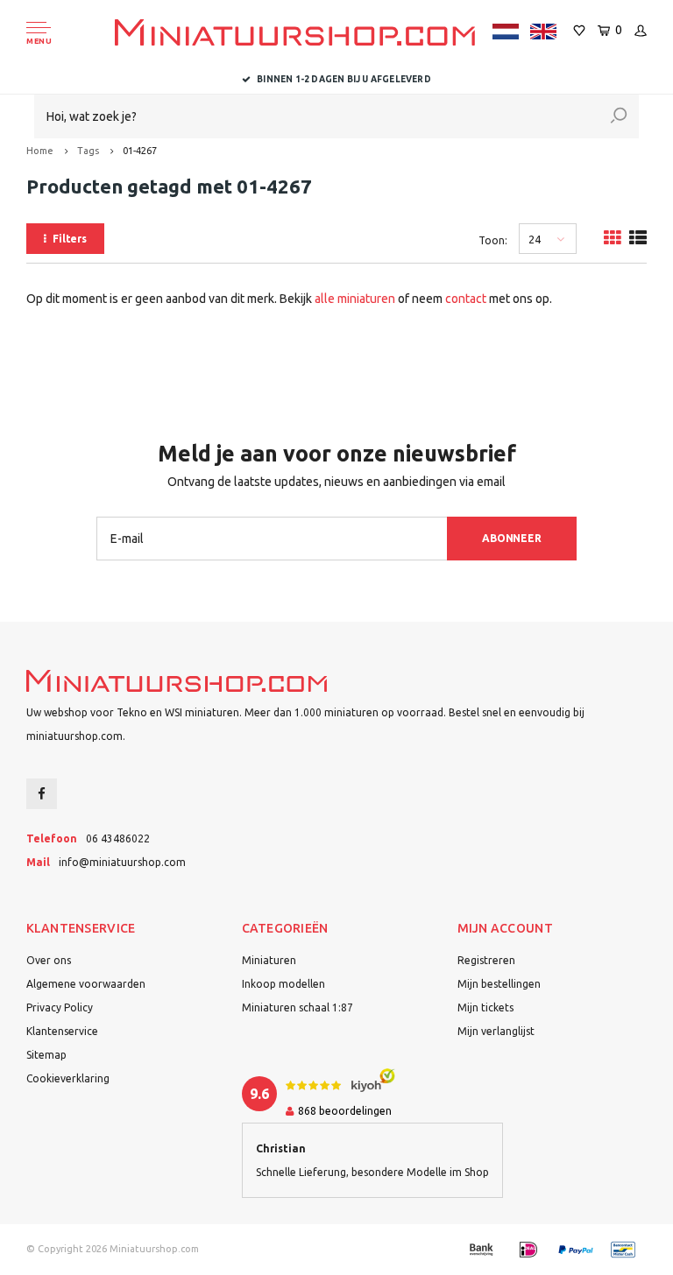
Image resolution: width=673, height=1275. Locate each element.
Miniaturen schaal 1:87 (297, 1007)
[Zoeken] (619, 116)
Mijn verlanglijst (496, 1031)
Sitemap (46, 1054)
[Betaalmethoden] (481, 1249)
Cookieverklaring (68, 1078)
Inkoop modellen (283, 984)
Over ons (48, 960)
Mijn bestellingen (499, 984)
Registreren (486, 960)
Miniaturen (269, 960)
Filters (70, 238)
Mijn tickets (485, 1007)
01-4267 (140, 150)
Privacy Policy (59, 1007)
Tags (88, 150)
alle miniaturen (355, 299)
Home (39, 150)
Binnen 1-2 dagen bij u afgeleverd (344, 79)
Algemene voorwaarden (85, 984)
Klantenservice (62, 1031)
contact (465, 299)
